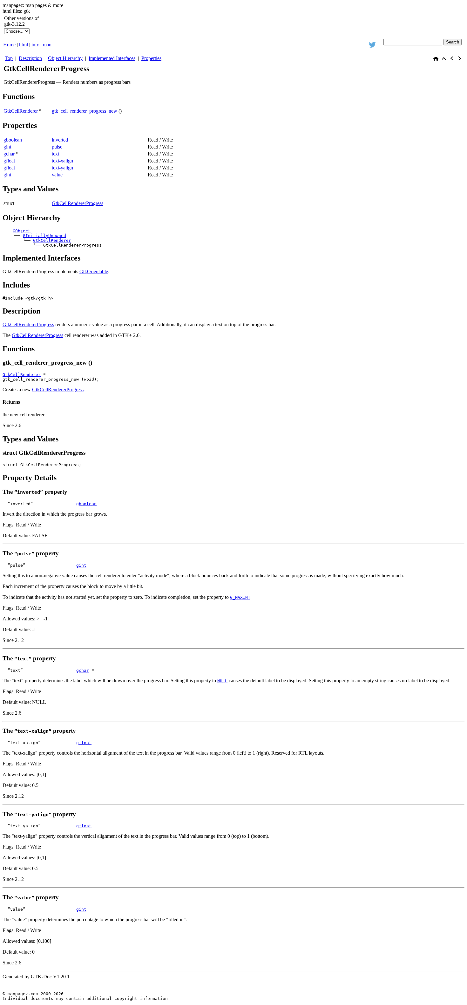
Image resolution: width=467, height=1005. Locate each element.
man (47, 44)
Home (9, 44)
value (57, 174)
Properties (151, 58)
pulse (57, 146)
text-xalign (62, 160)
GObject (21, 230)
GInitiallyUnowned (44, 235)
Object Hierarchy (65, 58)
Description (30, 58)
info (35, 44)
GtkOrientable (93, 271)
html (23, 44)
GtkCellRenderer (52, 240)
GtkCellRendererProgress (77, 203)
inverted (60, 139)
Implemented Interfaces (112, 58)
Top (9, 58)
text (55, 153)
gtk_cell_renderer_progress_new (84, 111)
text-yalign (62, 167)
